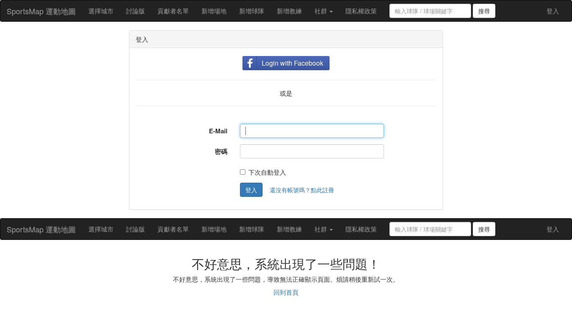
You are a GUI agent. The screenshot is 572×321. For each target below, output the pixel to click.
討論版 (135, 10)
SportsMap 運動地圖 (41, 10)
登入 (552, 10)
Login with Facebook (292, 63)
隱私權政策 (361, 10)
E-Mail (218, 130)
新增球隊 (251, 10)
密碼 (221, 151)
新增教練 (289, 10)
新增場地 (214, 10)
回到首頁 (286, 292)
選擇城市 (100, 10)
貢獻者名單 (173, 10)
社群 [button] (321, 10)
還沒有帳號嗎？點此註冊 (302, 190)
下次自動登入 (267, 172)
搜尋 (484, 11)
